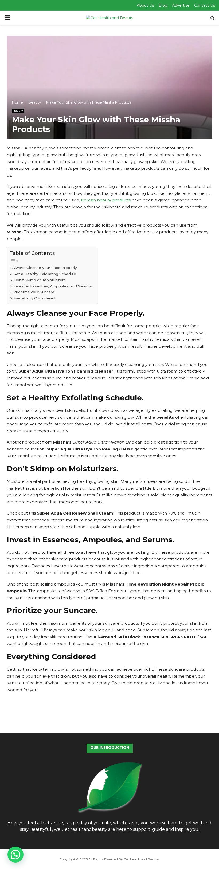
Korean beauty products (106, 200)
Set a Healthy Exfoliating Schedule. (45, 274)
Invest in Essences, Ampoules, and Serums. (53, 286)
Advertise (181, 5)
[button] (15, 855)
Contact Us (204, 5)
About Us (145, 5)
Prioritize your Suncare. (34, 292)
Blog (163, 5)
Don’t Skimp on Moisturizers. (40, 280)
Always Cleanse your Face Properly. (45, 268)
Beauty (18, 110)
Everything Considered (34, 298)
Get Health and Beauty (141, 859)
